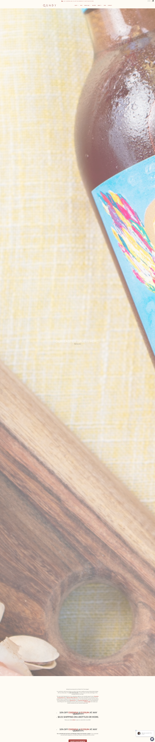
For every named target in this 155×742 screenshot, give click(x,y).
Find (105, 5)
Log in (148, 0)
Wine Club (86, 5)
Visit (81, 5)
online (73, 720)
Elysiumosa (73, 700)
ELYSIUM (84, 712)
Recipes (94, 5)
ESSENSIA (73, 712)
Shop (76, 5)
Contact (110, 5)
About (99, 5)
